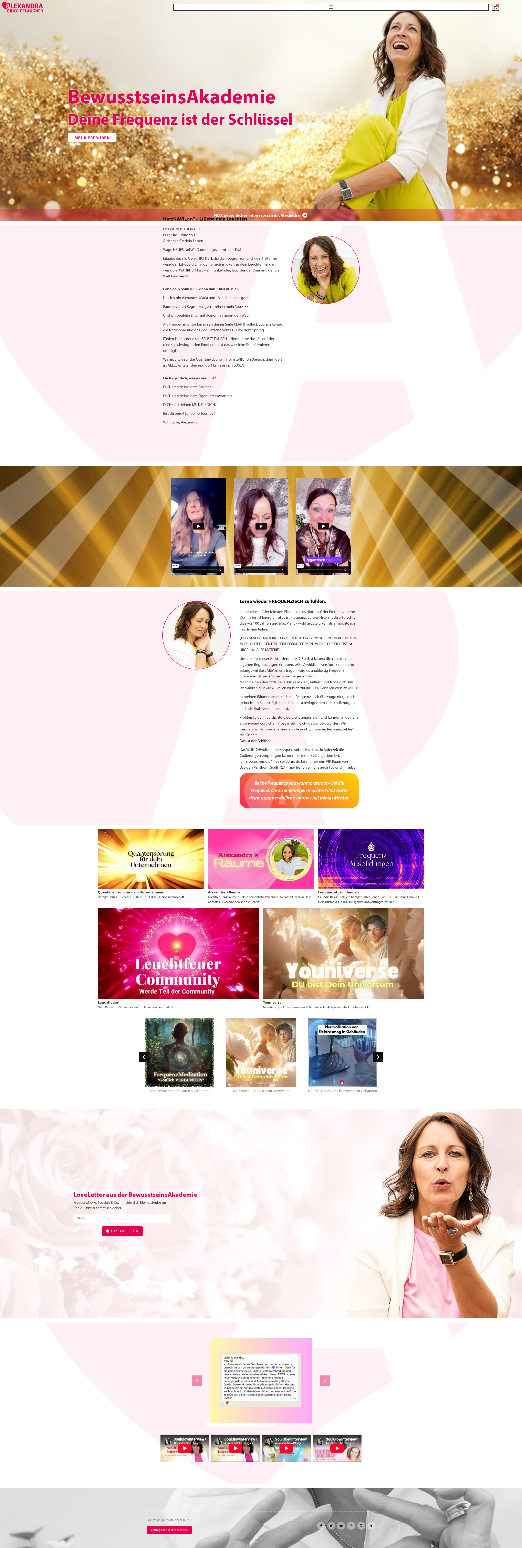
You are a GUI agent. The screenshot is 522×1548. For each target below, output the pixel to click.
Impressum (153, 1520)
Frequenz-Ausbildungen (338, 892)
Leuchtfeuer (108, 1002)
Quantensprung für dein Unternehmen (130, 892)
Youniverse (272, 1002)
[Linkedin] (361, 1526)
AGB (182, 1520)
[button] (331, 7)
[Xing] (371, 1526)
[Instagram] (351, 1526)
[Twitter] (331, 1526)
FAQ (189, 1520)
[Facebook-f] (321, 1526)
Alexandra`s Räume (224, 892)
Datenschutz (170, 1520)
